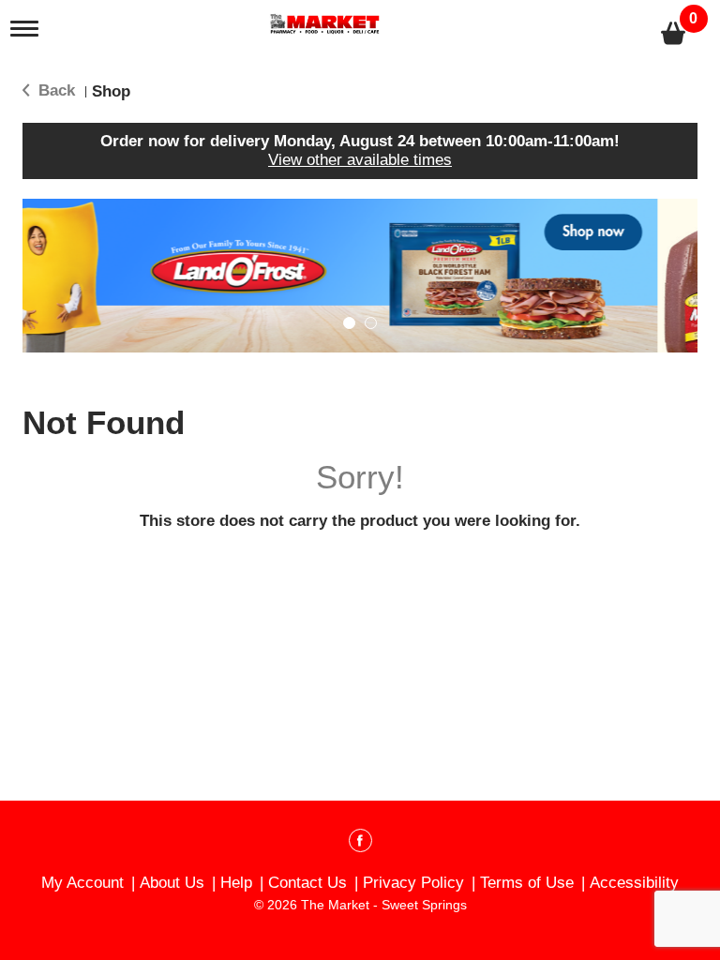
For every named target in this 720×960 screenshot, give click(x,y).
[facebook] (360, 843)
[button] (357, 275)
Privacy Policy (413, 883)
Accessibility (634, 883)
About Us (172, 883)
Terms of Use (527, 883)
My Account (82, 883)
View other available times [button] (360, 160)
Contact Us (307, 883)
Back (54, 90)
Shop (111, 91)
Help (236, 883)
